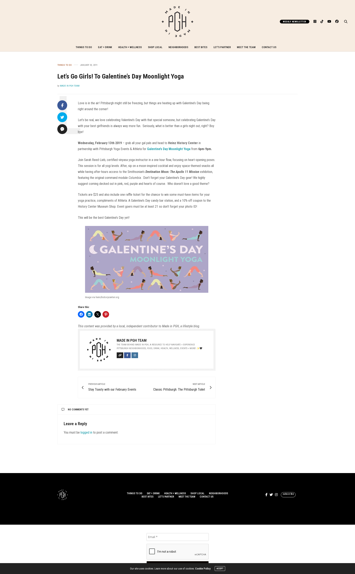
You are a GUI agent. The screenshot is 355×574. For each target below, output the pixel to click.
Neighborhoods (178, 47)
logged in (86, 432)
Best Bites (200, 47)
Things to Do (84, 47)
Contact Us (269, 47)
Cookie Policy (203, 568)
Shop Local (155, 47)
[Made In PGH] (177, 21)
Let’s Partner (222, 47)
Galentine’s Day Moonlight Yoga (168, 149)
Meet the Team (246, 47)
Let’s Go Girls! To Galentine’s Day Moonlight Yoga (120, 76)
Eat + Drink (105, 47)
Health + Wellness (130, 47)
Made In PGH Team (70, 85)
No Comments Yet (78, 409)
